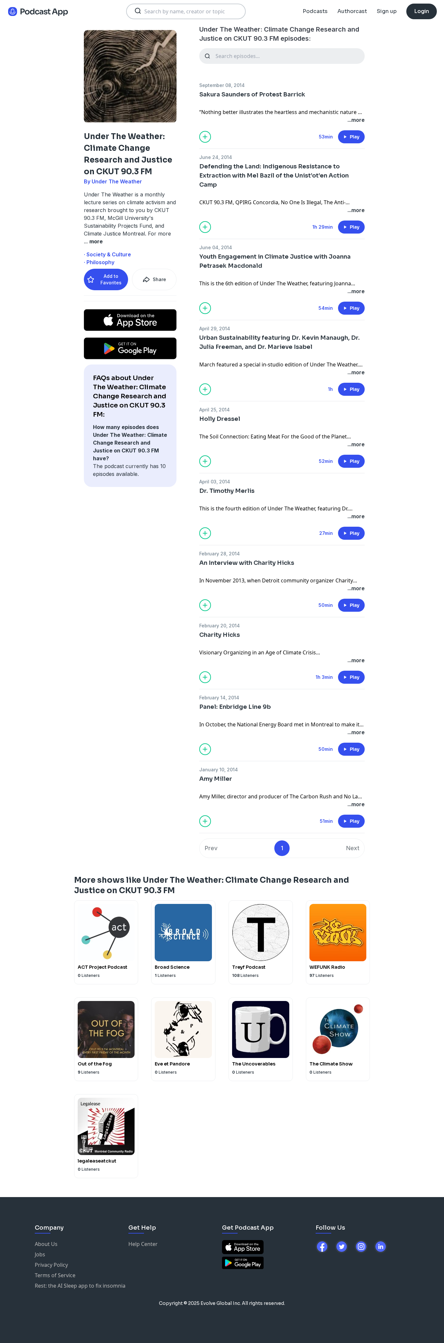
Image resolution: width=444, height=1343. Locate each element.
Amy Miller (215, 778)
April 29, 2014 (214, 328)
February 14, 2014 (219, 697)
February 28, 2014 (219, 553)
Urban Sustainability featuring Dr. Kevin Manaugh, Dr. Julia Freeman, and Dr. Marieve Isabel (279, 342)
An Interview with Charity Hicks (246, 562)
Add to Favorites (111, 279)
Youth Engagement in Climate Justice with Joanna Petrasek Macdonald (275, 261)
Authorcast (352, 11)
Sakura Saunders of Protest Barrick (252, 94)
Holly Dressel (219, 418)
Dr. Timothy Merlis (227, 490)
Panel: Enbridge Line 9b (235, 706)
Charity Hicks (219, 634)
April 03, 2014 (214, 481)
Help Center (143, 1244)
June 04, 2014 (215, 247)
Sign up (387, 11)
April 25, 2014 (214, 409)
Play (354, 137)
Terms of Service (55, 1275)
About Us (46, 1244)
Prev (211, 848)
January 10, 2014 (218, 769)
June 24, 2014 (215, 157)
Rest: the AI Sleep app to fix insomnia (80, 1285)
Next (352, 848)
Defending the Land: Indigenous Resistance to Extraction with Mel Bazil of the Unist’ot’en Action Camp (274, 175)
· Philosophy (99, 262)
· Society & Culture (107, 254)
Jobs (40, 1254)
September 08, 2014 (222, 85)
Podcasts (315, 11)
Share (159, 279)
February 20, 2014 (219, 625)
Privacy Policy (51, 1264)
